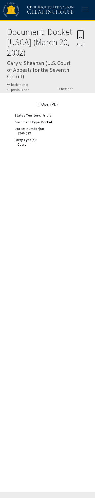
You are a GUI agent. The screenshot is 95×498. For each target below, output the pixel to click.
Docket (46, 122)
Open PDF (50, 104)
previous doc (19, 90)
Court (23, 144)
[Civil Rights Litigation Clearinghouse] (28, 10)
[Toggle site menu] (85, 10)
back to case (19, 85)
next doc (66, 89)
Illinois (46, 115)
